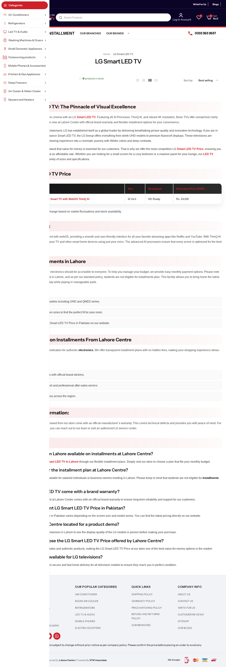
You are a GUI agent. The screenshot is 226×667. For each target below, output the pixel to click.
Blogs (216, 4)
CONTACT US (185, 601)
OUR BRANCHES (141, 625)
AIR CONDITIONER (86, 594)
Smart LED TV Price (190, 148)
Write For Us (199, 4)
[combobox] (113, 17)
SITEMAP (183, 621)
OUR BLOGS (185, 628)
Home (106, 54)
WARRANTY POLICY (143, 601)
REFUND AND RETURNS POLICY (146, 616)
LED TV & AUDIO (85, 614)
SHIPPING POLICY (142, 594)
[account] (182, 15)
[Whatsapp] (56, 636)
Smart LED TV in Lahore (62, 461)
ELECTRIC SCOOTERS (88, 628)
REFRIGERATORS (85, 607)
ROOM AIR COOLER (86, 601)
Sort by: (188, 80)
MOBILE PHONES (85, 621)
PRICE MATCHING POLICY (147, 607)
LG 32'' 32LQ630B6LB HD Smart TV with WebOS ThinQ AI (53, 198)
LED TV (208, 154)
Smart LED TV (86, 117)
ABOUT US (184, 594)
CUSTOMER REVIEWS (191, 614)
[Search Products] (60, 17)
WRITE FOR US (186, 607)
